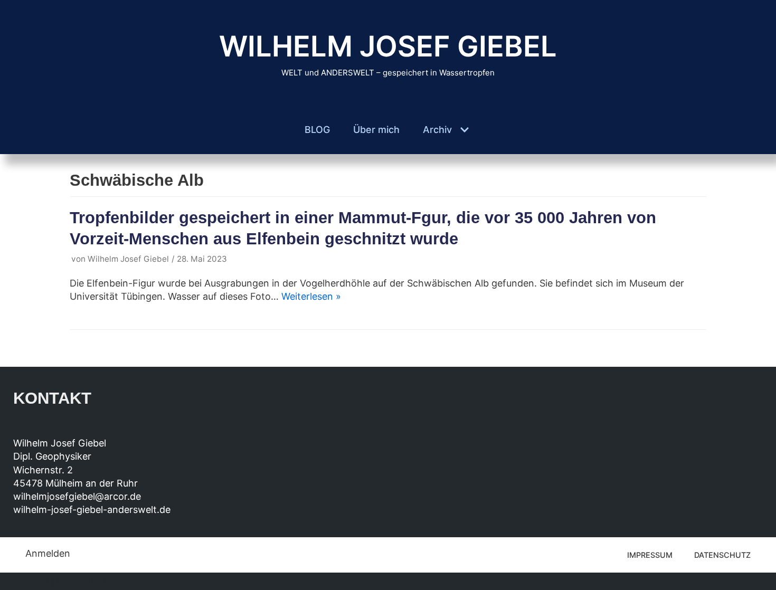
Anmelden (47, 553)
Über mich (376, 129)
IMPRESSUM (650, 554)
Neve (37, 581)
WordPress (153, 581)
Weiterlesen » (311, 296)
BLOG (317, 129)
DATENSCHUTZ (722, 554)
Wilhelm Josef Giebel (128, 259)
